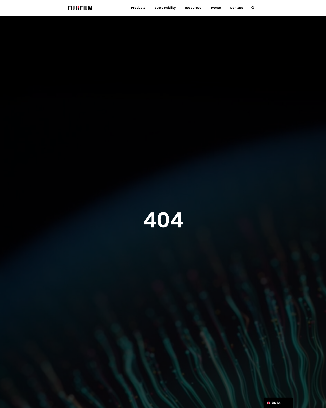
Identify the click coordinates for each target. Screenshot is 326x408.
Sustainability (165, 8)
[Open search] (252, 8)
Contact (236, 8)
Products (138, 8)
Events (215, 8)
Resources (193, 8)
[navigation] (278, 403)
